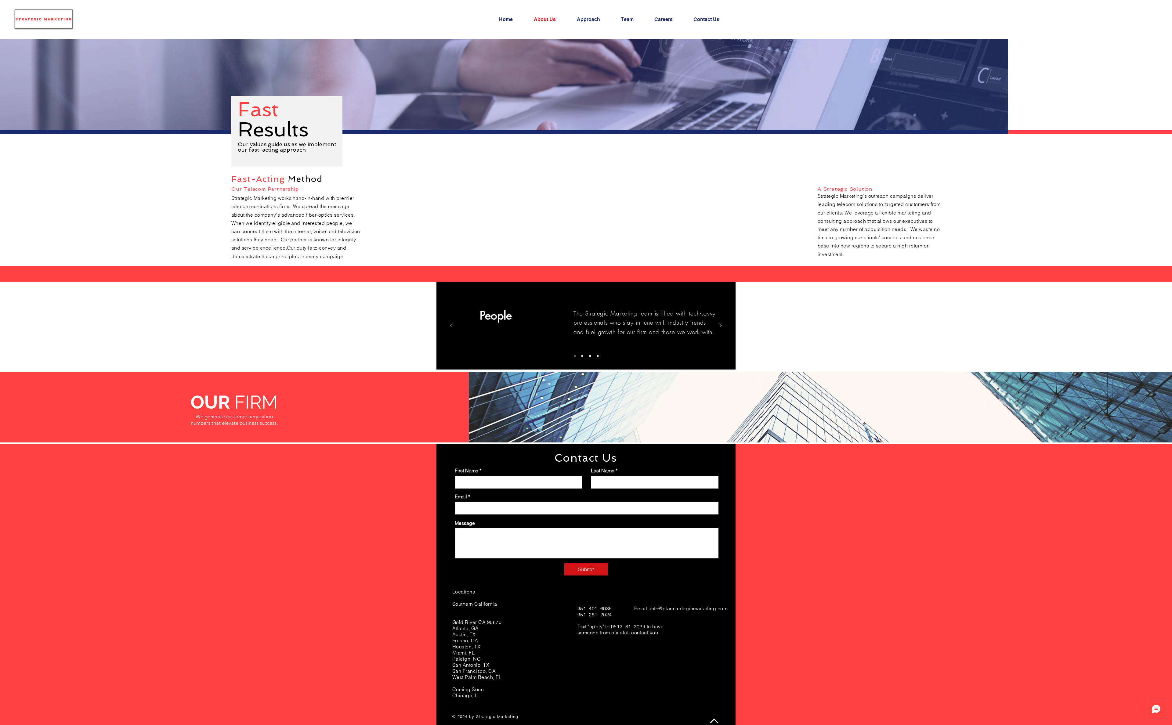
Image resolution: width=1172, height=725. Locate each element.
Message (465, 523)
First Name (466, 470)
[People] (575, 356)
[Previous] (451, 325)
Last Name (602, 470)
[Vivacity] (598, 356)
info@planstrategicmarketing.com (688, 608)
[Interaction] (590, 356)
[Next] (720, 325)
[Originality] (582, 356)
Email (461, 496)
